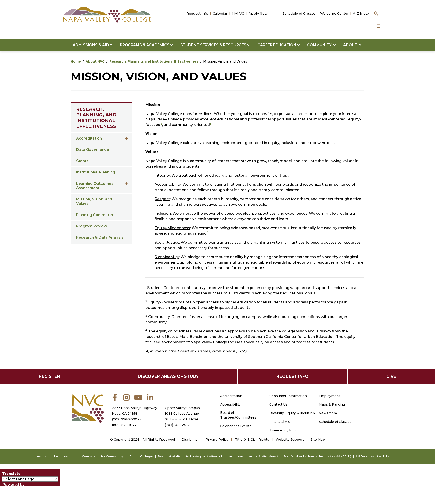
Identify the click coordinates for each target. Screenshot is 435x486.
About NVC (95, 61)
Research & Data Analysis (100, 237)
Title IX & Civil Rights (252, 440)
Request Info (197, 14)
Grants (82, 161)
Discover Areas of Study (168, 376)
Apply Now (258, 14)
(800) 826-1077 (124, 425)
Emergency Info (282, 430)
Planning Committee (95, 215)
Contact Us (278, 404)
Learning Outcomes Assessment (95, 185)
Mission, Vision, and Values (94, 201)
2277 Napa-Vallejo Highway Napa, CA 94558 (134, 411)
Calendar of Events (235, 426)
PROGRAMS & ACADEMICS (145, 45)
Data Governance (92, 149)
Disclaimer (190, 440)
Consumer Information (288, 396)
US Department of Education (377, 456)
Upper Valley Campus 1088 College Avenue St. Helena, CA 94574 (182, 413)
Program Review (91, 226)
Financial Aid (279, 422)
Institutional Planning (95, 172)
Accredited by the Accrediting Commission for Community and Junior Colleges (95, 456)
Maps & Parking (332, 404)
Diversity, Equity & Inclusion (292, 413)
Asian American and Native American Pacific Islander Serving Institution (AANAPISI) (290, 456)
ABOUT (351, 45)
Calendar (220, 14)
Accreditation (89, 138)
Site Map (317, 440)
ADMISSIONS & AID (91, 45)
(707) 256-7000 (124, 419)
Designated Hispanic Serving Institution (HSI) (191, 456)
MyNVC (238, 14)
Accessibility (230, 404)
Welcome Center (334, 14)
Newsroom (328, 413)
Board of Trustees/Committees (238, 415)
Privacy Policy (216, 440)
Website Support (290, 440)
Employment (329, 396)
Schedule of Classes (299, 14)
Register (49, 376)
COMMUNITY (320, 45)
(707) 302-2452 (177, 425)
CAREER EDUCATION (277, 45)
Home (76, 61)
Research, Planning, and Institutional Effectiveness (153, 61)
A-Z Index (361, 14)
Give (391, 376)
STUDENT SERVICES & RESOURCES (213, 45)
